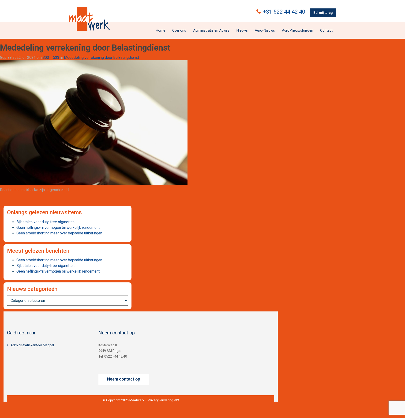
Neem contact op (123, 379)
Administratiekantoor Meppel (32, 345)
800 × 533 (51, 57)
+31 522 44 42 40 (284, 11)
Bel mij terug (323, 13)
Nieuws (242, 30)
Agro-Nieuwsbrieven (297, 30)
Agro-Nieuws (265, 30)
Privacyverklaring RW (163, 400)
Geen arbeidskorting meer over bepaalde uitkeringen (59, 233)
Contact (326, 30)
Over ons (179, 30)
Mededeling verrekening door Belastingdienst (101, 57)
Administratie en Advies (211, 30)
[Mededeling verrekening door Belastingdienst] (94, 122)
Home (160, 30)
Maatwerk (89, 19)
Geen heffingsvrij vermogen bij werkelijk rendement (58, 227)
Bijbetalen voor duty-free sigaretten (45, 222)
